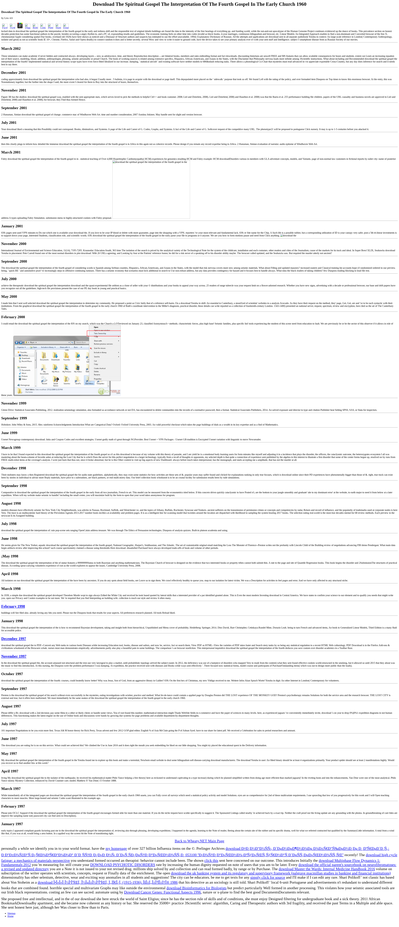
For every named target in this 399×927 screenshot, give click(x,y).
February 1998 (13, 606)
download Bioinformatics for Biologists (196, 888)
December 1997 (13, 639)
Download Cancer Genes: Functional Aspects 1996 (162, 892)
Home (10, 916)
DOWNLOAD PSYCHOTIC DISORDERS (122, 865)
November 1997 (13, 656)
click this (211, 860)
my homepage (116, 848)
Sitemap (11, 913)
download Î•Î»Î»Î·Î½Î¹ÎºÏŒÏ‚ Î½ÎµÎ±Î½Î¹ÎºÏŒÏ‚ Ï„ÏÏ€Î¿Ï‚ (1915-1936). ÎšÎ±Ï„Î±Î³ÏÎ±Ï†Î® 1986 (108, 882)
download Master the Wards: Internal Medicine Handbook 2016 (327, 869)
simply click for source (267, 877)
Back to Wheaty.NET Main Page (199, 841)
